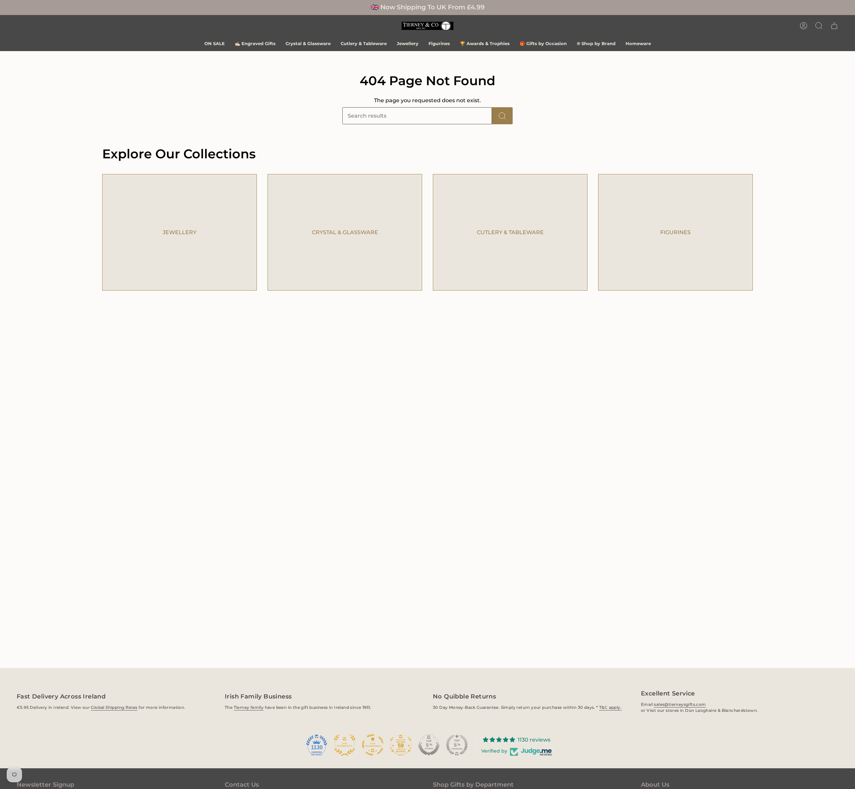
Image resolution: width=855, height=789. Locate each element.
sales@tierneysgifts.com (680, 704)
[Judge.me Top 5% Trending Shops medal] (457, 745)
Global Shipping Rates (114, 707)
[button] (819, 25)
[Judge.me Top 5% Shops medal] (429, 745)
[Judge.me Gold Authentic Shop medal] (344, 745)
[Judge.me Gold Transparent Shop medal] (372, 745)
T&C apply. (610, 707)
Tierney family (249, 707)
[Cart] (834, 25)
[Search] (502, 115)
